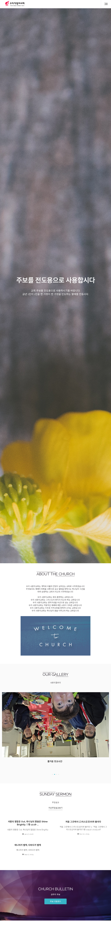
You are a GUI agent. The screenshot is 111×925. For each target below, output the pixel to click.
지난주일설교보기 (55, 808)
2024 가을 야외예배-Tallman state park (55, 696)
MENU (105, 4)
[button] (52, 774)
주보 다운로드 (55, 901)
